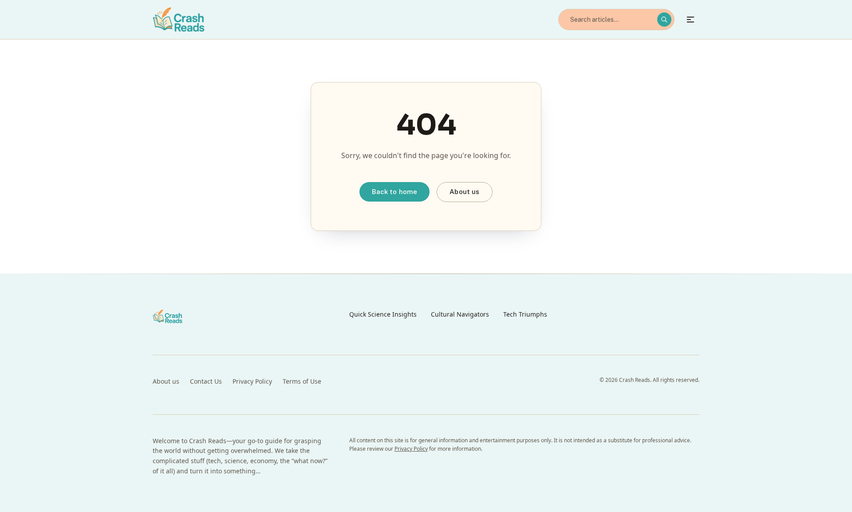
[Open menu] (690, 19)
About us (464, 191)
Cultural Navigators (460, 314)
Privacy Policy (252, 381)
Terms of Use (302, 381)
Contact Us (206, 381)
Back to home (394, 191)
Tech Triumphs (525, 314)
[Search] (664, 19)
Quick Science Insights (383, 314)
